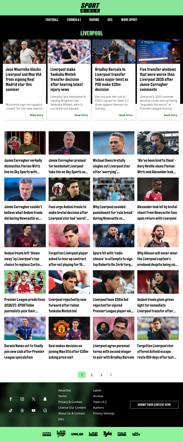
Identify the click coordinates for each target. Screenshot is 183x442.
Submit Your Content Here (154, 404)
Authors (98, 408)
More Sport (129, 20)
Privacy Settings (104, 413)
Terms (62, 396)
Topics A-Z (100, 402)
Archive (98, 396)
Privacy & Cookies (70, 402)
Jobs (61, 419)
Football (52, 20)
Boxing (94, 20)
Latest (97, 390)
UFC (110, 20)
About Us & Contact (71, 413)
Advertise (64, 390)
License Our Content (72, 408)
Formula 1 (74, 20)
